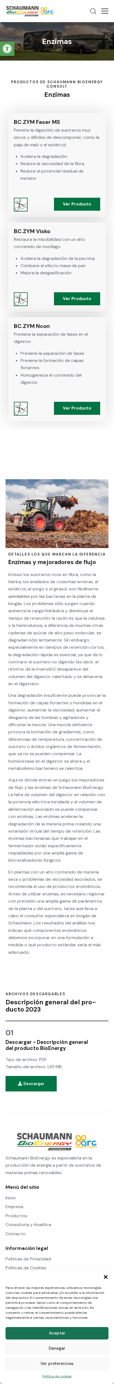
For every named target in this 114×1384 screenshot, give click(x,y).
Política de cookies (57, 1376)
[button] (7, 48)
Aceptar (57, 1333)
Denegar (57, 1348)
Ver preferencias (57, 1363)
